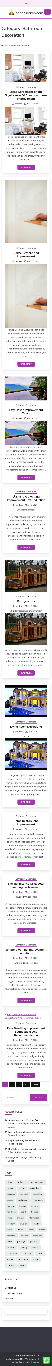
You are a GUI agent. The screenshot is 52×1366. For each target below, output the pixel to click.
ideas (9, 1218)
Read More (26, 167)
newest (24, 1235)
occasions (37, 1235)
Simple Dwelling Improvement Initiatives (26, 951)
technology (23, 1259)
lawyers (20, 1229)
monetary (11, 1235)
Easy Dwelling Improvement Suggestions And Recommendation (26, 1031)
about (9, 1182)
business (11, 1194)
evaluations (37, 1200)
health (23, 1212)
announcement (37, 1182)
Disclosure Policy (13, 1292)
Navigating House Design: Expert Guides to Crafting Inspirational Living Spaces (27, 1123)
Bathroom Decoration (26, 87)
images (20, 1218)
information (34, 1218)
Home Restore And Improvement (26, 822)
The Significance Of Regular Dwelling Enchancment (26, 885)
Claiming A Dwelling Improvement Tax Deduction (26, 498)
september (12, 1253)
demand (24, 1194)
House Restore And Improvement (26, 254)
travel (36, 1259)
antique (10, 1188)
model (42, 1229)
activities (21, 1182)
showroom (27, 1253)
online (9, 1241)
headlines (11, 1212)
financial (22, 1206)
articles (22, 1188)
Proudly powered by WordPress (19, 1359)
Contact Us (10, 1287)
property (11, 1247)
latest (9, 1229)
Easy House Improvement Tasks (26, 411)
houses (34, 1212)
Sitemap (9, 1297)
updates (11, 1265)
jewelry (36, 1224)
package (21, 1241)
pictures (34, 1241)
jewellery (24, 1224)
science (35, 1247)
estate (10, 1200)
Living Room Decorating (26, 726)
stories (10, 1259)
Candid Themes (31, 1362)
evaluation (22, 1200)
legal (31, 1229)
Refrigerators (26, 601)
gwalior (34, 1206)
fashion (10, 1206)
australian (35, 1188)
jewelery (11, 1224)
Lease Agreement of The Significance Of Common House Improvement (26, 95)
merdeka (18, 103)
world (22, 1265)
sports (40, 1253)
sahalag (23, 1247)
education (37, 1194)
